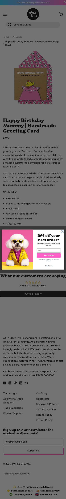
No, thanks (48, 266)
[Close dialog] (62, 231)
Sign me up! (49, 255)
